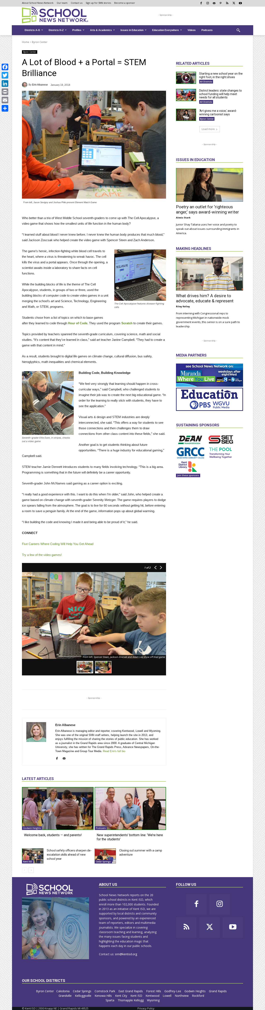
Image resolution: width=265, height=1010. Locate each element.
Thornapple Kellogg (131, 1000)
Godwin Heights (32, 828)
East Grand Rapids (131, 991)
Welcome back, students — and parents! (53, 835)
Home (25, 42)
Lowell (167, 996)
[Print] (5, 92)
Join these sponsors (188, 475)
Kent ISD (27, 861)
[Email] (5, 100)
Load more (208, 129)
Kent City (121, 996)
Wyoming (153, 1000)
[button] (238, 30)
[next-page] (31, 870)
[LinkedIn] (5, 83)
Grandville (65, 996)
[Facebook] (5, 67)
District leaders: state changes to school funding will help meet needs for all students (220, 94)
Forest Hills (154, 991)
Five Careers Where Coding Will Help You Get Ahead (57, 544)
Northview (182, 996)
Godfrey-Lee (173, 991)
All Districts (206, 81)
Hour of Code (77, 323)
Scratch (126, 323)
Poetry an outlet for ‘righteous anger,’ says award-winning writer (207, 209)
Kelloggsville (83, 996)
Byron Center (39, 42)
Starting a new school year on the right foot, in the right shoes (221, 75)
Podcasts (101, 828)
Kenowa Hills (104, 996)
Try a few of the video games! (42, 555)
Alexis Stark (183, 217)
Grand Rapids (218, 991)
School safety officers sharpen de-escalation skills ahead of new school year (69, 854)
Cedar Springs (103, 861)
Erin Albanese (40, 84)
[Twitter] (5, 75)
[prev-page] (24, 870)
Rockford (198, 996)
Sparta (110, 1000)
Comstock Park (105, 991)
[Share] (5, 108)
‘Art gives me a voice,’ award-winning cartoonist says (218, 112)
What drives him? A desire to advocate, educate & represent (205, 298)
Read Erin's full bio (114, 751)
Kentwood (153, 996)
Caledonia (63, 991)
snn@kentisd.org (126, 954)
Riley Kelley (183, 306)
